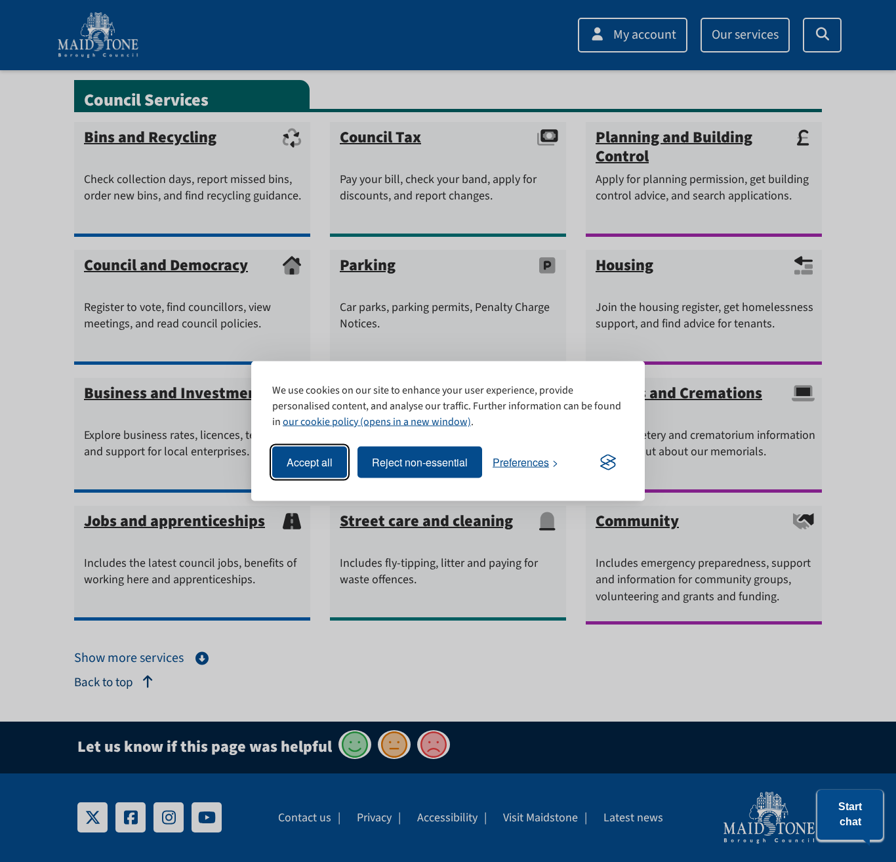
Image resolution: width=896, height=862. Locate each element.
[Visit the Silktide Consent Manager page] (608, 462)
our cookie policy (320, 422)
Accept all (310, 462)
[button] (850, 815)
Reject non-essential (420, 462)
